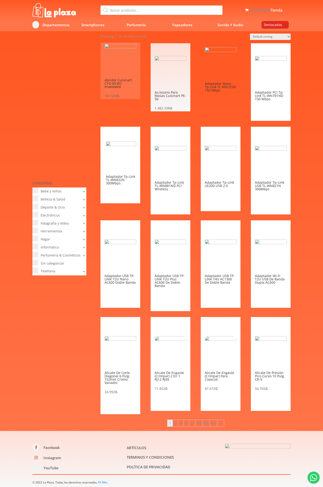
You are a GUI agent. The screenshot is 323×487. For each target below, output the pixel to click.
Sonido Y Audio (230, 24)
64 (213, 423)
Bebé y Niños (51, 191)
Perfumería (136, 24)
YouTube (51, 467)
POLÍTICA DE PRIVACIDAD (148, 467)
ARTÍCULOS (136, 447)
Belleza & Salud (53, 199)
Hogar (45, 239)
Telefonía (48, 271)
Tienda (276, 11)
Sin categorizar (52, 263)
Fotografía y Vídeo (55, 223)
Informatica (50, 247)
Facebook (52, 447)
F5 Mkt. (103, 482)
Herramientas (51, 231)
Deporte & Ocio (53, 207)
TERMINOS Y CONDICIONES (150, 457)
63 (206, 423)
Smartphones (92, 24)
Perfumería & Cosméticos (61, 255)
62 (199, 423)
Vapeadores (182, 24)
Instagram (52, 457)
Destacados (273, 24)
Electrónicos (50, 215)
